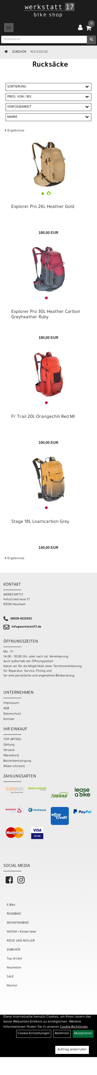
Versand (8, 750)
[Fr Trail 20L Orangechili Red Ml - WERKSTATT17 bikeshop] (48, 374)
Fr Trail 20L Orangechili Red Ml (43, 417)
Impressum (11, 703)
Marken (12, 986)
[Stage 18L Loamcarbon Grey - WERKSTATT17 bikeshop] (48, 479)
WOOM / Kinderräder (22, 932)
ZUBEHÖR (19, 52)
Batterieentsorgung (17, 761)
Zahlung (8, 745)
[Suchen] (91, 40)
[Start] (6, 52)
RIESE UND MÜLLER (21, 941)
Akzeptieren (83, 1034)
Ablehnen (62, 1034)
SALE (10, 977)
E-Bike (11, 905)
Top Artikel (14, 959)
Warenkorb (11, 755)
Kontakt (9, 719)
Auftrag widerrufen (72, 1050)
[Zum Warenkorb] (88, 29)
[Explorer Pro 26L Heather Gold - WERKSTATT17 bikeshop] (48, 164)
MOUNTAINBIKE (18, 923)
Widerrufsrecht (14, 766)
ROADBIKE (14, 914)
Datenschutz (12, 714)
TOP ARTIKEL (12, 739)
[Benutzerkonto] (80, 28)
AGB (6, 708)
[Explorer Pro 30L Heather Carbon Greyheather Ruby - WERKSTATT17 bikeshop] (48, 269)
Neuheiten (14, 968)
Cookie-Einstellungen (34, 1034)
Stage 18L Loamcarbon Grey (40, 522)
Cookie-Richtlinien (74, 1027)
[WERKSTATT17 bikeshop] (49, 10)
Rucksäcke (39, 52)
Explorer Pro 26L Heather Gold (42, 207)
